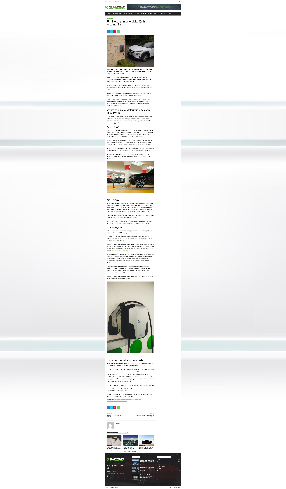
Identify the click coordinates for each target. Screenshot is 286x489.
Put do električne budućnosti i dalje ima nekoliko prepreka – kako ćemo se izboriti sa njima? (129, 449)
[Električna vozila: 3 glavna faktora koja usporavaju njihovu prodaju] (146, 440)
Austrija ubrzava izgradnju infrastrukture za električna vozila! (147, 461)
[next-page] (153, 433)
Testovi (143, 13)
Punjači (159, 464)
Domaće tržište (161, 466)
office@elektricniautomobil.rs (115, 473)
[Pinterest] (114, 31)
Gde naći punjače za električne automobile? (145, 416)
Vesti (109, 13)
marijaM (110, 27)
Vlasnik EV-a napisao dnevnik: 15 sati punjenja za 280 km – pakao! (114, 449)
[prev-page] (151, 433)
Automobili (114, 17)
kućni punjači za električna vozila (132, 399)
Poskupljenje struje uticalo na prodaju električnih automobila (147, 469)
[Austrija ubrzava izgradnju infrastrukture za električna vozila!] (135, 462)
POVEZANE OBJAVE (112, 432)
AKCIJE (159, 468)
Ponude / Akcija (117, 13)
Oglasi (150, 13)
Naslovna (108, 17)
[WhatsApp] (118, 31)
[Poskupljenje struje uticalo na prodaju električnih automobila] (135, 469)
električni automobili (119, 399)
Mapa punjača (128, 13)
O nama (170, 13)
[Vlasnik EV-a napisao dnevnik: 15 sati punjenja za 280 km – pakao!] (114, 440)
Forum (156, 13)
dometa (121, 217)
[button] (178, 14)
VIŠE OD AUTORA (122, 432)
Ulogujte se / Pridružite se (112, 1)
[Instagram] (180, 2)
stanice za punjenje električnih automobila (116, 401)
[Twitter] (111, 31)
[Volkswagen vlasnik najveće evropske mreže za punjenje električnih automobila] (135, 477)
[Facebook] (108, 31)
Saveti (137, 13)
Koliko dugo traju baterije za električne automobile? (115, 416)
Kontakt (163, 13)
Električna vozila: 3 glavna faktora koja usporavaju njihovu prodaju (146, 449)
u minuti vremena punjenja (119, 251)
